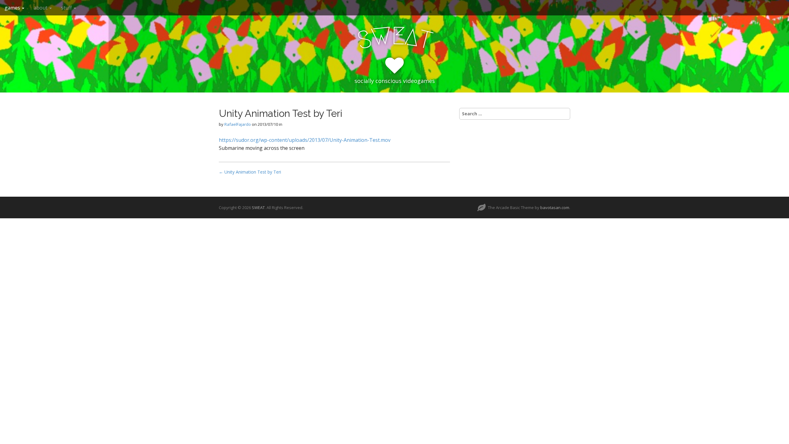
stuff (67, 7)
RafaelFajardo (237, 124)
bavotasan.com (554, 207)
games (13, 7)
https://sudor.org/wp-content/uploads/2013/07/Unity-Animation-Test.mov (304, 140)
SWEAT (258, 207)
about (41, 7)
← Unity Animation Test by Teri (250, 172)
